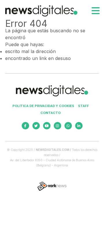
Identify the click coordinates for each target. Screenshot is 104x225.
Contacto (50, 113)
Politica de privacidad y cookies (43, 106)
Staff (83, 106)
